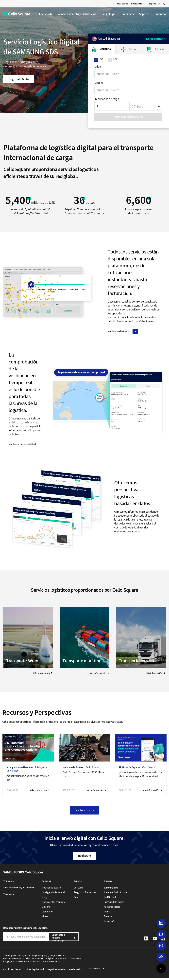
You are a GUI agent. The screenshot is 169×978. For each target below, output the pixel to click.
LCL (115, 59)
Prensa (107, 911)
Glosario (46, 906)
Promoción (109, 921)
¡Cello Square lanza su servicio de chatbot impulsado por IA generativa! (140, 774)
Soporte (144, 14)
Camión (159, 49)
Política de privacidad (34, 969)
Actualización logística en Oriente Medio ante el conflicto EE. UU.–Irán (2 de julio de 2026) (27, 778)
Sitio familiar (94, 969)
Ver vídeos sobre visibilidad (22, 444)
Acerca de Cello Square (115, 892)
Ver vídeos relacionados (119, 331)
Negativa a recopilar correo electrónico (65, 969)
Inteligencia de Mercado (54, 892)
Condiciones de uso (11, 969)
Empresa (160, 14)
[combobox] (145, 106)
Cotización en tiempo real (128, 117)
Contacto (79, 887)
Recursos (128, 14)
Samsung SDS (111, 887)
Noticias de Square (51, 887)
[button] (16, 14)
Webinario (47, 911)
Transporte (46, 14)
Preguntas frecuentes (85, 892)
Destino (98, 82)
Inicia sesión (122, 3)
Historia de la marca (114, 902)
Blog (44, 897)
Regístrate (84, 855)
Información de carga (106, 99)
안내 (118, 39)
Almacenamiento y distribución (77, 14)
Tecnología (108, 14)
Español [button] (152, 3)
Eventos (108, 916)
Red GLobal (110, 897)
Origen (98, 66)
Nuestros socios (112, 906)
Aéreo (132, 49)
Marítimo (105, 49)
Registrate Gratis (19, 79)
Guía (76, 897)
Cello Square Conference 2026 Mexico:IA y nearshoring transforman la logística (84, 774)
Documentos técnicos (53, 902)
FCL (102, 59)
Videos (45, 916)
